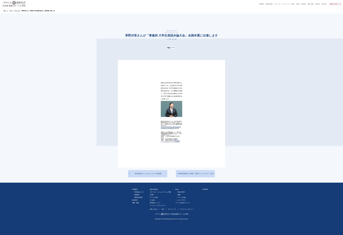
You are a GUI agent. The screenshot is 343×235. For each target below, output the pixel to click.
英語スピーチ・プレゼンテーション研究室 (170, 140)
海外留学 (303, 4)
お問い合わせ (154, 209)
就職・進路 (310, 4)
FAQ (163, 209)
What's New (17, 10)
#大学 (173, 47)
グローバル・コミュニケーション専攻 (284, 4)
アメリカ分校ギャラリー (182, 203)
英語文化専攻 (269, 4)
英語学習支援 (138, 197)
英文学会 (317, 4)
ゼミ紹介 (152, 200)
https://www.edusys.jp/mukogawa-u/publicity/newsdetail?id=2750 (171, 127)
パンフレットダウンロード (158, 205)
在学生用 (324, 4)
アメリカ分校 (154, 197)
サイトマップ (172, 209)
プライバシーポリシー (186, 209)
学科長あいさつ (139, 192)
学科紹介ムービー (155, 203)
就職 (179, 195)
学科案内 (261, 4)
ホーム (6, 10)
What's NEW (181, 192)
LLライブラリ (182, 200)
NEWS (11, 10)
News (177, 189)
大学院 (297, 4)
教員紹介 (137, 195)
